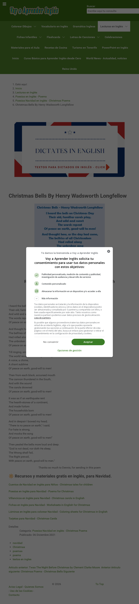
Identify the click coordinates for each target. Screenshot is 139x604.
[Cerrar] (108, 251)
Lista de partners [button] (42, 317)
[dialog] (69, 302)
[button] (69, 298)
